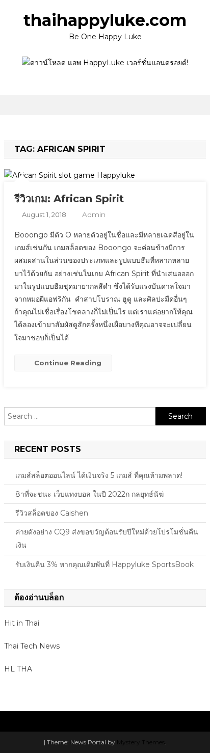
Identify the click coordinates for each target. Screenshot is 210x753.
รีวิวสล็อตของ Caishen (51, 513)
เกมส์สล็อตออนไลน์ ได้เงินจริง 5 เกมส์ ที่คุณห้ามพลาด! (98, 475)
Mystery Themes (141, 742)
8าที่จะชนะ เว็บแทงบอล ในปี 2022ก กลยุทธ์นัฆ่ (89, 494)
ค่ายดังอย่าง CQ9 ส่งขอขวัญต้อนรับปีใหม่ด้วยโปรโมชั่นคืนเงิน (106, 538)
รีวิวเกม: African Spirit (69, 199)
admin (94, 214)
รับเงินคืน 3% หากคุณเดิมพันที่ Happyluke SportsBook (104, 564)
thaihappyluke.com (105, 20)
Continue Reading (67, 363)
